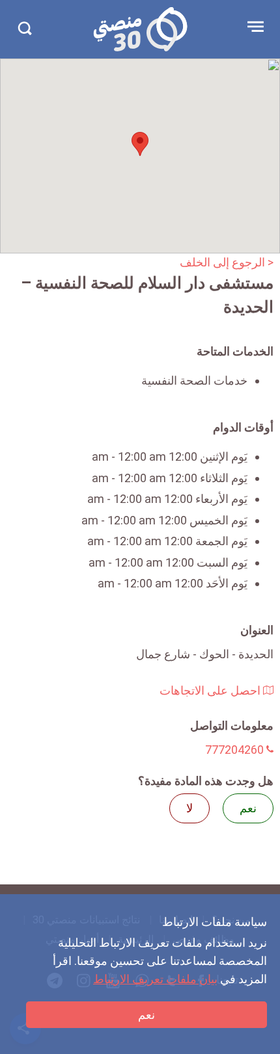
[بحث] (24, 28)
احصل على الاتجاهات (211, 690)
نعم (146, 1015)
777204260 (235, 749)
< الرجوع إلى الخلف (226, 262)
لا (189, 808)
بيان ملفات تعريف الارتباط (155, 979)
